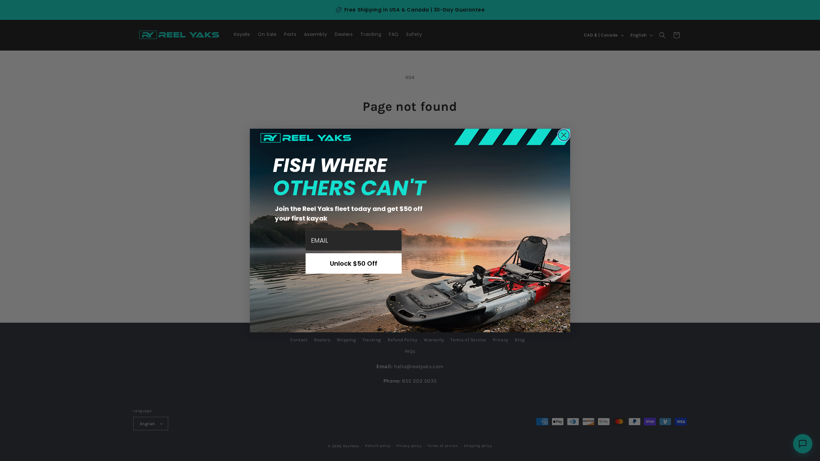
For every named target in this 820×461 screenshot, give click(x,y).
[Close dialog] (564, 135)
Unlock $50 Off (353, 263)
